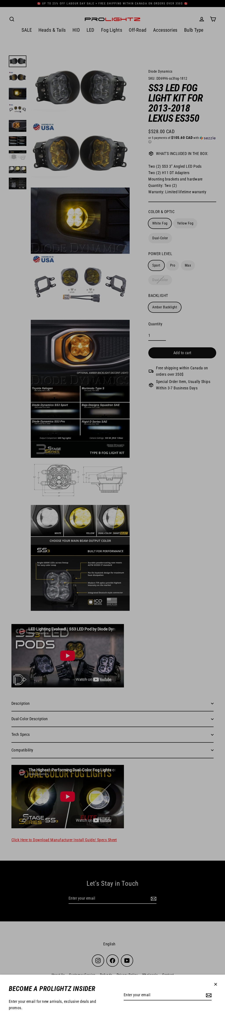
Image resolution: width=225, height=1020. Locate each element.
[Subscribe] (208, 995)
